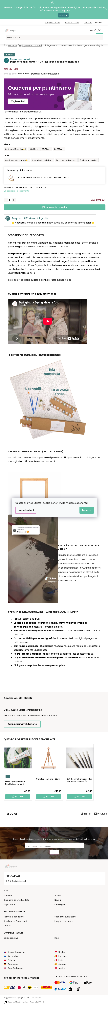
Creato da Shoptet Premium (18, 1002)
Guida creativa (11, 938)
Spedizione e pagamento (18, 191)
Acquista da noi (52, 22)
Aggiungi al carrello (56, 207)
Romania (62, 956)
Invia (54, 852)
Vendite (58, 895)
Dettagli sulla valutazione (45, 73)
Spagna (62, 964)
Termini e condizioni (14, 916)
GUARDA (63, 15)
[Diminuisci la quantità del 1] (6, 200)
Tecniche (8, 895)
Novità (57, 900)
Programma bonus (63, 921)
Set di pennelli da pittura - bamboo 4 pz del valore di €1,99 (43, 177)
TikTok (72, 580)
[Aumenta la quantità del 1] (14, 200)
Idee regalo (60, 904)
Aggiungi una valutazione (22, 724)
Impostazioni (26, 510)
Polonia (11, 960)
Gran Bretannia (15, 968)
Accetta (87, 510)
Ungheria (62, 952)
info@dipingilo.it (18, 881)
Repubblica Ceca (16, 952)
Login (91, 31)
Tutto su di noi (72, 22)
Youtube (102, 813)
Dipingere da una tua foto (16, 900)
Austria (61, 968)
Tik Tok (87, 813)
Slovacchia (13, 956)
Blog (56, 938)
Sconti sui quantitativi (65, 916)
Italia (60, 960)
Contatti (88, 22)
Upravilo (37, 1002)
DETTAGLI (19, 796)
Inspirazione (9, 904)
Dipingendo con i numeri (87, 253)
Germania (13, 964)
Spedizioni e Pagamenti (15, 921)
